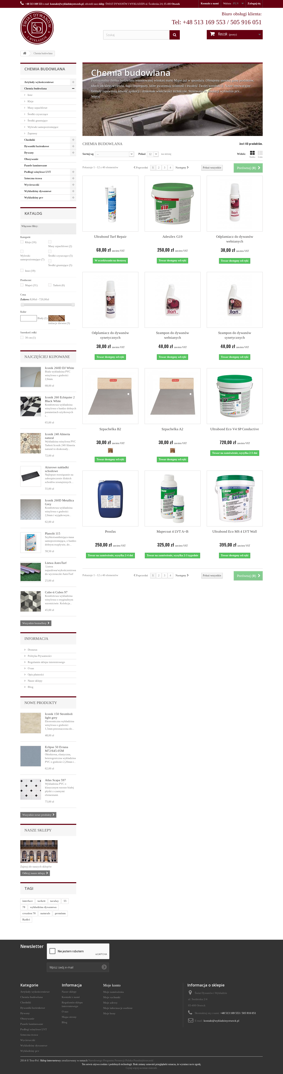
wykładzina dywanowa (43, 907)
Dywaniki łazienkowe (36, 146)
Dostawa (32, 649)
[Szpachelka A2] (172, 396)
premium (60, 913)
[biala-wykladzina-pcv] (30, 377)
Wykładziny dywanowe (37, 191)
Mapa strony (69, 1017)
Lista (260, 157)
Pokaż (142, 153)
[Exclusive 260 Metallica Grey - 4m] (30, 509)
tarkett (41, 900)
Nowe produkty (40, 703)
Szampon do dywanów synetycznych (234, 335)
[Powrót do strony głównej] (25, 53)
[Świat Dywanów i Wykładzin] (58, 27)
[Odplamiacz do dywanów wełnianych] (235, 203)
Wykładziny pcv (33, 197)
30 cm (30, 337)
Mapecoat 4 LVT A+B (172, 531)
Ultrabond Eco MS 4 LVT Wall (234, 531)
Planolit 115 (52, 533)
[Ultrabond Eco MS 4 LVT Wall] (235, 498)
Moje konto (112, 985)
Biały (42, 318)
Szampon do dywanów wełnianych (172, 335)
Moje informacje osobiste (118, 1008)
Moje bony (109, 1013)
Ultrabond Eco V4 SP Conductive (234, 429)
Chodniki (29, 139)
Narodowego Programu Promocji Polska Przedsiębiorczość (121, 1060)
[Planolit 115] (30, 542)
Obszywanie (31, 159)
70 (23, 907)
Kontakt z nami (210, 3)
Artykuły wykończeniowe (39, 82)
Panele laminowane (35, 165)
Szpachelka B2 (110, 429)
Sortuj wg (88, 153)
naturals (45, 913)
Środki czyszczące (37, 114)
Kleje (30, 101)
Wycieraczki (31, 184)
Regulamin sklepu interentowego (46, 662)
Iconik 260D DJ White (59, 368)
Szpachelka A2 (172, 429)
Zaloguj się (254, 3)
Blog (30, 686)
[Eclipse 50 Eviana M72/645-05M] (30, 756)
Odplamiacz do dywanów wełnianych (234, 239)
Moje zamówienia (113, 992)
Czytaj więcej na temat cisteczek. (141, 1068)
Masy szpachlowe (37, 107)
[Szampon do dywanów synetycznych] (235, 300)
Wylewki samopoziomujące (42, 127)
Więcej (95, 96)
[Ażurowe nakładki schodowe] (30, 476)
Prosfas (110, 531)
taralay (54, 900)
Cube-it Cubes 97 (56, 592)
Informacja (36, 639)
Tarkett (59, 285)
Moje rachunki (111, 997)
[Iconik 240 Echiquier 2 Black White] (30, 406)
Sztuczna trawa (33, 178)
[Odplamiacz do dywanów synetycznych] (110, 300)
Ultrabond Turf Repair (110, 237)
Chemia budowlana (35, 88)
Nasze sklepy (34, 680)
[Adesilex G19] (172, 203)
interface (27, 900)
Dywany (29, 152)
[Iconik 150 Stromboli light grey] (30, 723)
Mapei (31, 285)
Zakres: (24, 299)
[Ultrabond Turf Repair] (110, 203)
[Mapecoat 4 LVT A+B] (172, 498)
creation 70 (29, 913)
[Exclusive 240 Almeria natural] (30, 443)
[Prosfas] (110, 498)
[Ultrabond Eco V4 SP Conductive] (235, 396)
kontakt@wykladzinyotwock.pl (66, 3)
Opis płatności (35, 674)
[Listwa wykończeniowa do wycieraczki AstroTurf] (30, 572)
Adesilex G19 (172, 237)
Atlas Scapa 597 (55, 780)
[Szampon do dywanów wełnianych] (172, 300)
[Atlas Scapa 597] (30, 789)
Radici (26, 919)
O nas (30, 668)
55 (65, 900)
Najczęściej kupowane (47, 357)
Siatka (252, 157)
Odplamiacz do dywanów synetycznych (110, 335)
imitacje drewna (59, 323)
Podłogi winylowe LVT (37, 171)
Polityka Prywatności (39, 655)
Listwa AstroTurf (56, 563)
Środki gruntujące (37, 120)
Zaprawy (32, 133)
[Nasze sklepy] (48, 851)
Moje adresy (110, 1002)
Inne (30, 94)
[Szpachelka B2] (110, 396)
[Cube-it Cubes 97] (30, 601)
